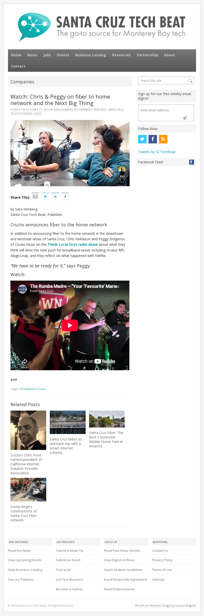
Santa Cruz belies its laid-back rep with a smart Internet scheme (66, 446)
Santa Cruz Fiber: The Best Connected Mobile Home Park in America (106, 439)
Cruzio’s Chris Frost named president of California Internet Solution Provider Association (26, 464)
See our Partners (21, 579)
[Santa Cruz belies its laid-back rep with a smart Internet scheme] (67, 422)
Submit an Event (68, 560)
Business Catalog (90, 55)
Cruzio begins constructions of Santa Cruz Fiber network (23, 513)
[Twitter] (142, 139)
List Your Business (69, 579)
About (169, 55)
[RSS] (163, 139)
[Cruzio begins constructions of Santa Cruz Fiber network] (28, 489)
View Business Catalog (25, 569)
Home (16, 55)
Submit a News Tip (70, 550)
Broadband (28, 389)
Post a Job (63, 569)
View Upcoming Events (25, 560)
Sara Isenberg (63, 109)
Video (38, 113)
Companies (84, 109)
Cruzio (41, 389)
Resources (121, 55)
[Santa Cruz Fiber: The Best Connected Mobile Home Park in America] (107, 419)
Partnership (147, 55)
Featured (100, 109)
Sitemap (158, 579)
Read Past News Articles (122, 550)
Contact (18, 66)
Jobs (47, 55)
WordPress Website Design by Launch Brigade (165, 605)
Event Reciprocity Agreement (125, 579)
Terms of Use (162, 569)
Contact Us (160, 550)
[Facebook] (153, 139)
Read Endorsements (119, 589)
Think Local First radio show (73, 244)
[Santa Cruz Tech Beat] (102, 26)
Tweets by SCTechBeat (157, 151)
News (32, 55)
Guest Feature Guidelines (123, 569)
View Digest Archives (119, 560)
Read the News (19, 550)
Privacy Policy (162, 560)
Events (63, 55)
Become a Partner (69, 589)
